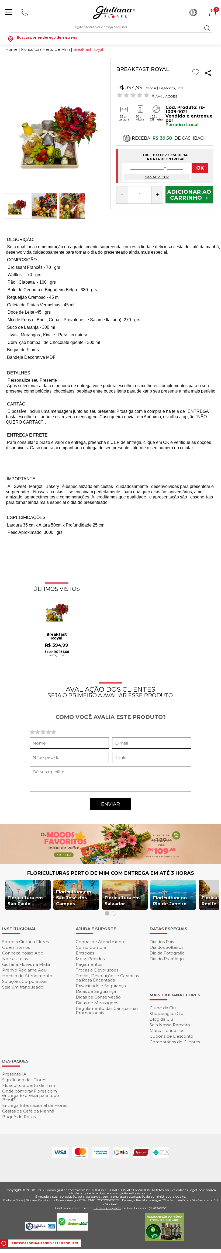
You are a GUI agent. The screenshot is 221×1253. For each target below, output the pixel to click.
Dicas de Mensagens (97, 1002)
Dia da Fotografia (167, 953)
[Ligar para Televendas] (24, 12)
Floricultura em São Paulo (25, 900)
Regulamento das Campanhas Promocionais (107, 1010)
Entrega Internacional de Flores (34, 1105)
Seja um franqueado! (23, 987)
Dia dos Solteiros (166, 947)
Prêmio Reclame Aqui (24, 970)
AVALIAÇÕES (166, 96)
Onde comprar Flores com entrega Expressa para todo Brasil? (30, 1095)
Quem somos (16, 947)
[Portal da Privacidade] (41, 1229)
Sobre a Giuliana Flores (25, 941)
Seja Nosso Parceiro (170, 1024)
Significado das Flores (24, 1079)
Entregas (85, 953)
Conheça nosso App (22, 953)
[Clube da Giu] (110, 862)
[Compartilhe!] (208, 74)
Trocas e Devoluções (97, 970)
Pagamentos (89, 964)
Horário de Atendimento (27, 975)
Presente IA (14, 1074)
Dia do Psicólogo (167, 958)
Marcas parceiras (167, 1030)
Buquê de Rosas (19, 1116)
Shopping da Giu (166, 1013)
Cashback (193, 12)
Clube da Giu (163, 1007)
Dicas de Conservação (98, 997)
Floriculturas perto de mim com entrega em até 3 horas (110, 873)
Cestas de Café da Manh (28, 1111)
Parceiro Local (182, 124)
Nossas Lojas (15, 958)
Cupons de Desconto (171, 1036)
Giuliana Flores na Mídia (26, 964)
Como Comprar (92, 947)
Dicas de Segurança (96, 991)
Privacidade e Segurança (101, 985)
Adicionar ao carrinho (189, 195)
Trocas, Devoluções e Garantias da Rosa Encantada (107, 978)
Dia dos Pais (162, 941)
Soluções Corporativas (24, 981)
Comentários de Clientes (175, 1041)
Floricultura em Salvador (122, 900)
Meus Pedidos (90, 958)
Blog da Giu (161, 1019)
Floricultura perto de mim (28, 1085)
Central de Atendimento (101, 941)
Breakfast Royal (56, 636)
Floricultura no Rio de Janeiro (170, 900)
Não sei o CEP (156, 177)
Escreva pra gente (107, 1208)
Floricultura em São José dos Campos (73, 897)
